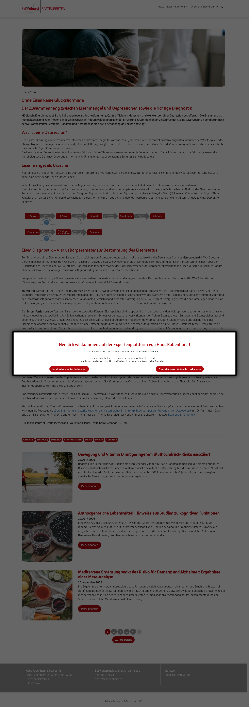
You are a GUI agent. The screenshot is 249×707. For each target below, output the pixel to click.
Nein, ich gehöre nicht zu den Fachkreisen (180, 368)
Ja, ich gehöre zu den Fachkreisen (69, 368)
